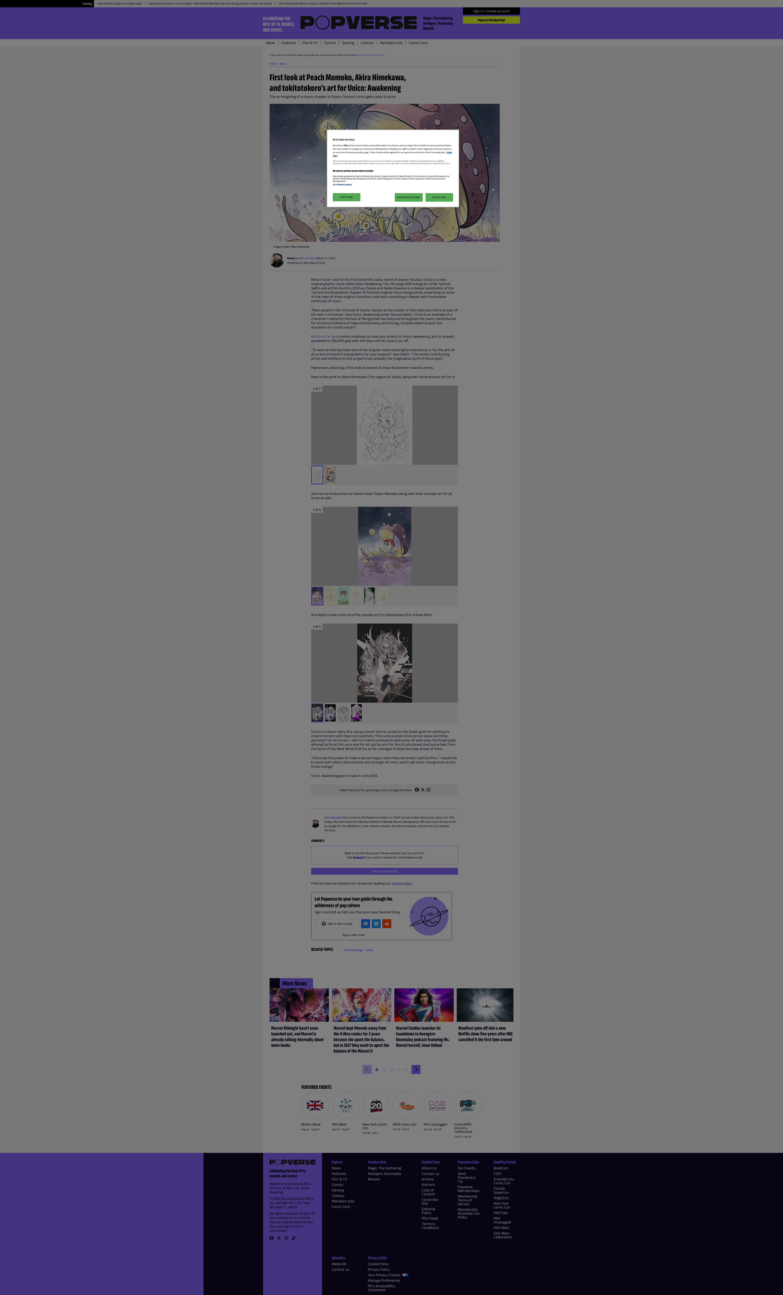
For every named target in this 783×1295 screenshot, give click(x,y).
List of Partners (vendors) (342, 184)
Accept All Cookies (439, 197)
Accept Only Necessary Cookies (408, 197)
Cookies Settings (346, 197)
